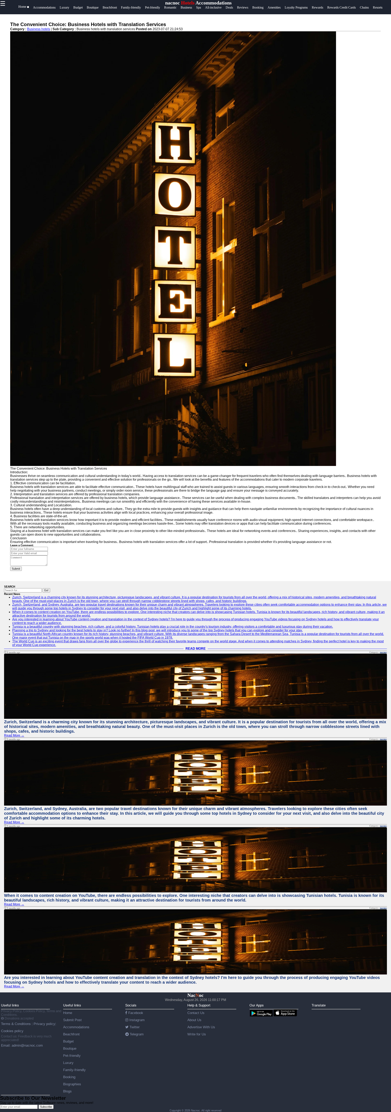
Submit (16, 568)
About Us (194, 1020)
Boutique (69, 1048)
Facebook (135, 1013)
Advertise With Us (201, 1027)
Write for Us (196, 1034)
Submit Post (72, 1020)
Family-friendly (74, 1070)
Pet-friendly (72, 1056)
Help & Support (198, 1005)
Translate (319, 1005)
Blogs (67, 1091)
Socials (130, 1005)
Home (67, 1013)
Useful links (10, 1005)
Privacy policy (44, 1024)
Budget (68, 1041)
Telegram (136, 1034)
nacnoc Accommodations (198, 3)
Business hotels (38, 29)
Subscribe (46, 1106)
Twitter (134, 1027)
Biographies (72, 1084)
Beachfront (71, 1034)
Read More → (14, 735)
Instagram (136, 1020)
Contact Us (195, 1013)
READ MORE (196, 648)
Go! (46, 590)
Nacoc (195, 995)
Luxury (68, 1063)
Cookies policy (12, 1031)
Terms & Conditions (16, 1024)
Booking (69, 1077)
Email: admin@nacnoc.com (22, 1045)
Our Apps (256, 1005)
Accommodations (76, 1027)
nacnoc (383, 652)
